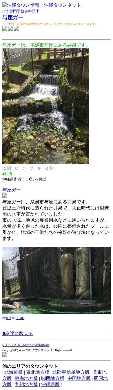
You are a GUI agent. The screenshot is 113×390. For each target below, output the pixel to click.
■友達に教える (17, 333)
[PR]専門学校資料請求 (20, 11)
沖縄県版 (50, 384)
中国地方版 (79, 378)
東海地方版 (26, 378)
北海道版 (13, 372)
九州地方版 (26, 384)
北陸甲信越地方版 (71, 372)
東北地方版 (37, 372)
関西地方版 (52, 378)
